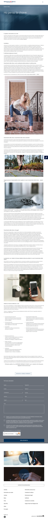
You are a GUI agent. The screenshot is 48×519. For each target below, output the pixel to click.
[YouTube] (5, 517)
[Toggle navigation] (42, 1)
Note (5, 403)
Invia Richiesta (24, 440)
